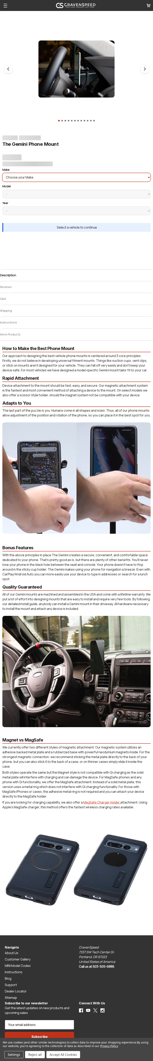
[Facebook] (81, 1010)
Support (11, 985)
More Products (10, 334)
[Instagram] (102, 1010)
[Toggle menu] (3, 5)
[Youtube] (88, 1010)
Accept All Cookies (63, 1054)
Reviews (6, 287)
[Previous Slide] (8, 69)
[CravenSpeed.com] (75, 5)
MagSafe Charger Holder (101, 802)
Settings (14, 1054)
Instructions (8, 322)
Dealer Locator (16, 991)
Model (6, 186)
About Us (11, 953)
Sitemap (11, 997)
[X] (95, 1010)
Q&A (3, 299)
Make (6, 170)
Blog (8, 978)
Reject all (35, 1054)
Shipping (6, 311)
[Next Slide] (145, 69)
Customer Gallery (17, 959)
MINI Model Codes (18, 965)
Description (8, 275)
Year (5, 203)
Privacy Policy (109, 1046)
